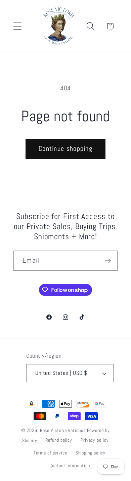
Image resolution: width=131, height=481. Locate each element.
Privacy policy (95, 440)
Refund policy (58, 440)
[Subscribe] (107, 261)
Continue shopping (65, 148)
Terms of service (50, 453)
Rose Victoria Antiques (63, 430)
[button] (17, 26)
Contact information (69, 466)
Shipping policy (91, 453)
